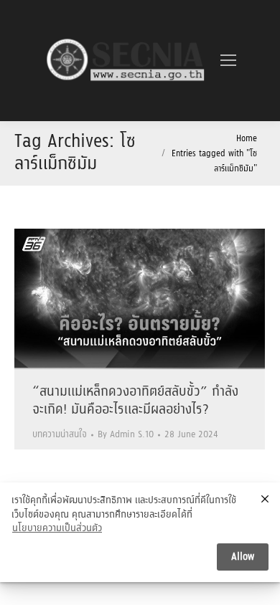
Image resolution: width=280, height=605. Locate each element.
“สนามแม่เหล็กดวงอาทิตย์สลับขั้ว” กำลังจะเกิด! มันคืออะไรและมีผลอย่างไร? (135, 401)
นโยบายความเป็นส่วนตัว (57, 529)
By (126, 434)
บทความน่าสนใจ (59, 434)
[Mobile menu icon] (228, 60)
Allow (242, 557)
